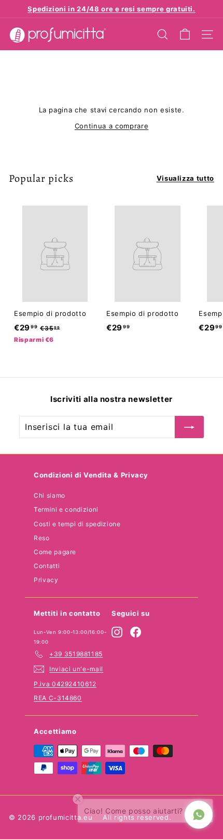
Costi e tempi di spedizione (77, 524)
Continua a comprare (111, 126)
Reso (42, 538)
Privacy (46, 580)
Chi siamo (49, 495)
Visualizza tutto (185, 178)
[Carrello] (185, 34)
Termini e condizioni (66, 509)
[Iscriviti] (189, 427)
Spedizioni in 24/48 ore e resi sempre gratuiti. (111, 9)
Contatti (47, 566)
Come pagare (55, 552)
